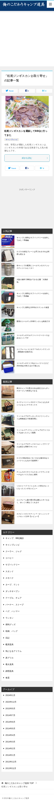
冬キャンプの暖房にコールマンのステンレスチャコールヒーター (33, 267)
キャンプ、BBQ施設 (14, 538)
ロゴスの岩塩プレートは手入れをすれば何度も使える (33, 253)
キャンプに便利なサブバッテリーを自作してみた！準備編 (33, 239)
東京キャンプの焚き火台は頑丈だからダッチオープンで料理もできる (33, 389)
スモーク (9, 578)
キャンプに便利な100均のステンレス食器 (33, 307)
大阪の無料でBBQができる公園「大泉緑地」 (32, 280)
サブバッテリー (12, 564)
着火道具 (9, 664)
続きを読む (27, 158)
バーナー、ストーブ (14, 604)
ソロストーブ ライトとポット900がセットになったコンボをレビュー (33, 487)
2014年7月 (10, 715)
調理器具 (9, 671)
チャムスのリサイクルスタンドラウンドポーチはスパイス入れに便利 (33, 473)
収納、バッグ (11, 631)
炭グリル (9, 658)
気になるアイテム (13, 651)
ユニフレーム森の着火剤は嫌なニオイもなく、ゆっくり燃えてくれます (33, 501)
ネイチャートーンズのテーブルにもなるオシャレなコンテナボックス (33, 403)
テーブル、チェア (13, 598)
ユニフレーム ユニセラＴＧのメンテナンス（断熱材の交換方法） (33, 350)
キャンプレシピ (12, 140)
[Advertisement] (27, 39)
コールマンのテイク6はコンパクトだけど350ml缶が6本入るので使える (33, 364)
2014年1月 (10, 755)
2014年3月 (10, 742)
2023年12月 (10, 702)
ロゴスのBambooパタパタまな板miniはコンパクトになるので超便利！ (33, 459)
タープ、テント (12, 584)
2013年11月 (10, 768)
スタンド (9, 571)
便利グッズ (10, 624)
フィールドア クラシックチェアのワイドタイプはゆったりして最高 (33, 431)
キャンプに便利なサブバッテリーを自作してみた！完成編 (33, 294)
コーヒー (9, 558)
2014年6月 (10, 722)
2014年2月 (10, 748)
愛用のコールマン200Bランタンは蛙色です (33, 321)
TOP (19, 783)
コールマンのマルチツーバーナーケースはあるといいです (33, 336)
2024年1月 (10, 695)
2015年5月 (10, 708)
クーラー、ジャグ (13, 551)
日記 (7, 638)
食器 (7, 678)
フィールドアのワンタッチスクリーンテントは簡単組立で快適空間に (33, 417)
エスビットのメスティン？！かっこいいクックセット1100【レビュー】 (33, 515)
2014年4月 (10, 735)
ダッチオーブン (12, 591)
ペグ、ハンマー (12, 611)
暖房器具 (9, 644)
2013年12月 (10, 762)
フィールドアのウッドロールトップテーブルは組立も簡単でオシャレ (33, 445)
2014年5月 (10, 728)
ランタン (9, 618)
